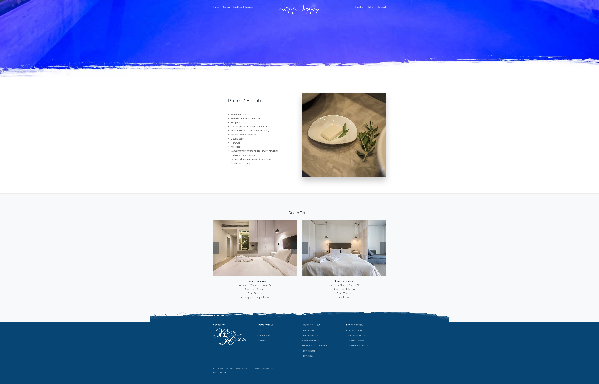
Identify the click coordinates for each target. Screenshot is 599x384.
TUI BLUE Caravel (355, 340)
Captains (261, 340)
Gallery (371, 6)
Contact (382, 6)
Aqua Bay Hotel (310, 330)
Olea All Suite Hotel (356, 330)
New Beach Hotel (311, 340)
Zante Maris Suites (355, 335)
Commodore (263, 335)
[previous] (216, 248)
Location (359, 6)
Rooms (226, 6)
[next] (294, 248)
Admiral (261, 330)
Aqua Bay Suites (310, 335)
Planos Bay (307, 355)
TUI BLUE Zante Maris (357, 345)
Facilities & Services (243, 6)
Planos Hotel (308, 350)
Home (216, 6)
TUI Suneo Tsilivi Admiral (314, 345)
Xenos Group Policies (264, 368)
